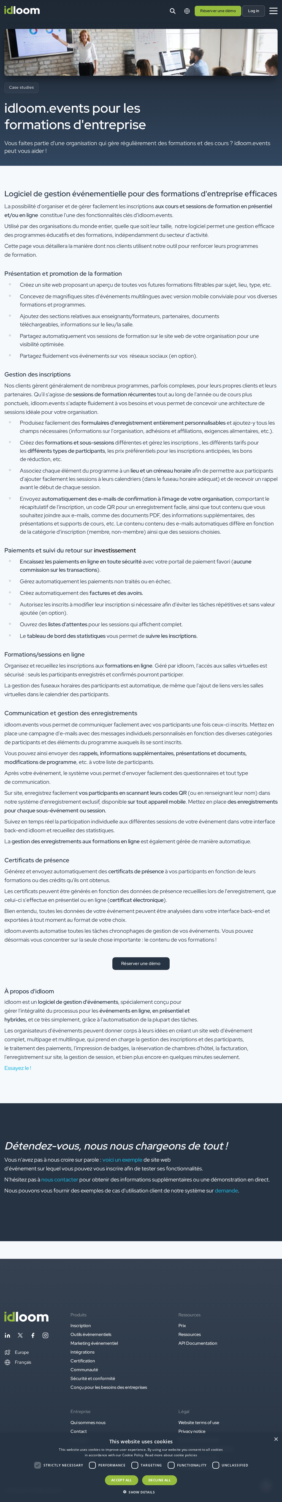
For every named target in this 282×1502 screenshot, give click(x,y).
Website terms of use (198, 1422)
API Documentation (197, 1343)
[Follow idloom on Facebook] (33, 1336)
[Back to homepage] (26, 1320)
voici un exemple (122, 1159)
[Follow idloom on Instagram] (45, 1336)
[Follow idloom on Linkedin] (7, 1336)
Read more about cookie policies (171, 1455)
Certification (82, 1361)
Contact (78, 1431)
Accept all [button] (121, 1480)
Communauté (84, 1370)
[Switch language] (187, 11)
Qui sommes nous (87, 1422)
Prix (182, 1326)
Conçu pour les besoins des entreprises (108, 1387)
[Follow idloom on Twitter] (20, 1336)
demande (226, 1190)
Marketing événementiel (94, 1343)
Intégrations (82, 1352)
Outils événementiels (90, 1334)
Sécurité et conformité (92, 1378)
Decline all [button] (159, 1480)
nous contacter (59, 1179)
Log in (253, 10)
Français (23, 1362)
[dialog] (141, 1467)
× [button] (276, 1439)
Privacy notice (191, 1431)
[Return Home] (22, 11)
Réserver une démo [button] (217, 10)
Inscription (80, 1326)
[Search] (172, 11)
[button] (16, 1352)
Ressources (189, 1334)
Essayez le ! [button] (17, 1068)
